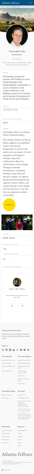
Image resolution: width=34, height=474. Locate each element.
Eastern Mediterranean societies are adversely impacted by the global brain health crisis (24, 416)
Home (2, 6)
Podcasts (20, 437)
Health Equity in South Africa (24, 367)
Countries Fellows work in (8, 367)
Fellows (8, 6)
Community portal (7, 371)
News (19, 443)
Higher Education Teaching (10, 109)
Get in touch (5, 443)
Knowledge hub (22, 430)
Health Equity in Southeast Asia (22, 372)
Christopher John (15, 6)
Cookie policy (5, 440)
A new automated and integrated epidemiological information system (24, 403)
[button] (30, 2)
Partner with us (6, 433)
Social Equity (21, 383)
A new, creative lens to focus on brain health (24, 410)
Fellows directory (7, 363)
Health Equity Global (23, 363)
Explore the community (8, 360)
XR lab (19, 446)
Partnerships (5, 398)
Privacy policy (6, 437)
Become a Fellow (7, 430)
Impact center (22, 395)
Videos (20, 440)
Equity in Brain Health (24, 360)
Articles (20, 433)
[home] (10, 3)
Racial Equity (21, 376)
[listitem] (17, 286)
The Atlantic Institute (23, 398)
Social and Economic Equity (24, 379)
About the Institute (7, 395)
